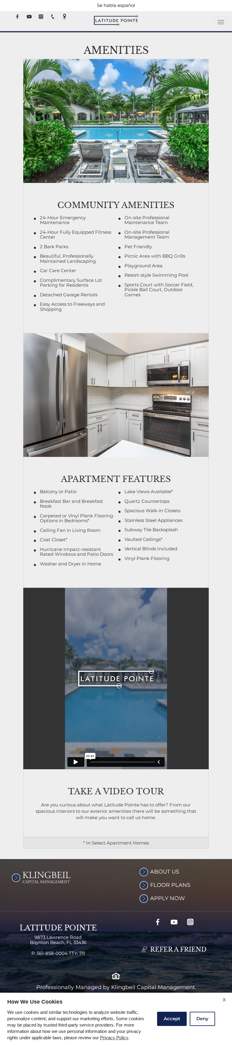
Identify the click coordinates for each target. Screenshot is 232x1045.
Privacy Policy (114, 1037)
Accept (172, 1018)
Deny (202, 1018)
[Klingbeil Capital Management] (30, 877)
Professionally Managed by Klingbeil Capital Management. (116, 987)
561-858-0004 (61, 953)
